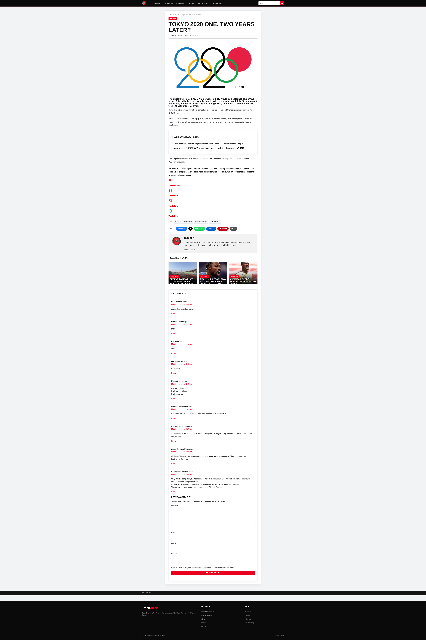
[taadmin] (176, 241)
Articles (156, 3)
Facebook (182, 228)
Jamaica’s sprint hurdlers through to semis (243, 281)
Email (233, 228)
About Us (216, 3)
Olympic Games (201, 222)
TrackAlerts (150, 635)
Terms (282, 635)
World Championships (208, 612)
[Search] (282, 3)
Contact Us (203, 3)
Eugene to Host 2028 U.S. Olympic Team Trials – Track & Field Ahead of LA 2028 (209, 148)
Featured (168, 3)
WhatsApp (199, 228)
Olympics (204, 619)
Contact (247, 615)
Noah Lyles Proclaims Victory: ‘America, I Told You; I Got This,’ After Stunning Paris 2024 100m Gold (213, 283)
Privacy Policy (249, 623)
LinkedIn (211, 228)
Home (170, 15)
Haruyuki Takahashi (183, 222)
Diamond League (206, 615)
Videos (191, 3)
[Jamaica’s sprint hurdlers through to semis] (243, 273)
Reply (173, 313)
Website (174, 554)
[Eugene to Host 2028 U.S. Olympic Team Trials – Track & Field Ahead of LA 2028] (183, 273)
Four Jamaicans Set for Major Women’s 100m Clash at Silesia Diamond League (208, 144)
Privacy (276, 635)
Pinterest (223, 228)
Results (180, 3)
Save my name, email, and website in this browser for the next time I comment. (202, 568)
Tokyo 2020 (215, 222)
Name (174, 532)
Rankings (204, 626)
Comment (175, 506)
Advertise (248, 619)
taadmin (173, 35)
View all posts (189, 249)
